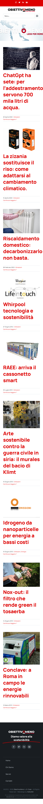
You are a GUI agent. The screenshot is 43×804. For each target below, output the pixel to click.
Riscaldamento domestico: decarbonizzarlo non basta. (22, 248)
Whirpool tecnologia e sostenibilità (18, 310)
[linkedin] (24, 747)
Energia (23, 552)
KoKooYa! (30, 792)
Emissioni (17, 117)
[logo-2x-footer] (21, 731)
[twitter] (19, 747)
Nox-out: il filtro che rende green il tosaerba (19, 602)
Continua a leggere (9, 119)
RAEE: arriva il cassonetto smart (19, 374)
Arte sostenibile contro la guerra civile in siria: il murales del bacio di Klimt (21, 452)
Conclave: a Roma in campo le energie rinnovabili (17, 682)
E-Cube (28, 789)
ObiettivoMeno (19, 789)
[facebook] (14, 747)
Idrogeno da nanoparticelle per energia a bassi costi (21, 532)
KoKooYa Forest (10, 797)
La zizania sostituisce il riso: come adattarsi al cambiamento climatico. (20, 172)
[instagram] (29, 747)
